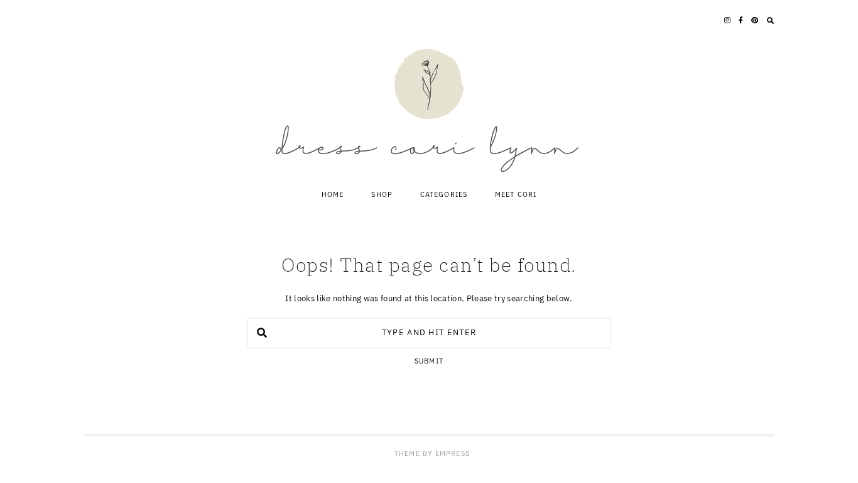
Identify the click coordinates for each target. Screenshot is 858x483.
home (333, 194)
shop (381, 194)
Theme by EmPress (432, 453)
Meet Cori (515, 194)
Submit (429, 361)
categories (443, 194)
